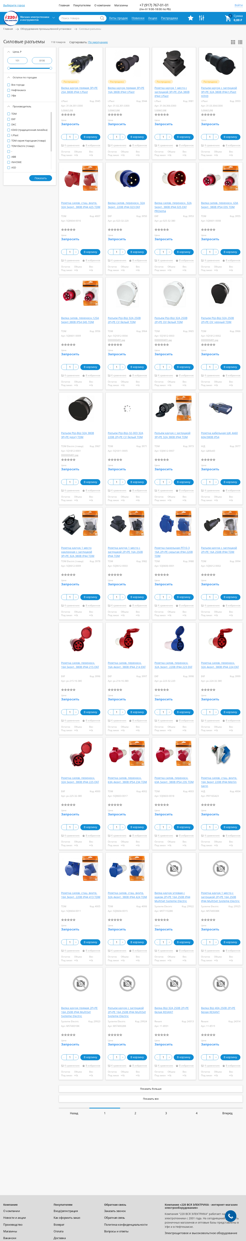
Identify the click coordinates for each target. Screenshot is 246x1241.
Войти (239, 5)
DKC (13, 124)
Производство (12, 1224)
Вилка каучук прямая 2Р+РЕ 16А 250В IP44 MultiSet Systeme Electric (79, 1012)
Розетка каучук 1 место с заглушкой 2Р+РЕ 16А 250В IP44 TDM (125, 552)
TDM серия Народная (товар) (28, 140)
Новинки (138, 18)
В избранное (93, 145)
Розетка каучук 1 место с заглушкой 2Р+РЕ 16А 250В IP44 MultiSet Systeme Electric (220, 897)
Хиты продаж (118, 18)
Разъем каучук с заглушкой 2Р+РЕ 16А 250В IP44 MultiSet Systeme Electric (127, 1012)
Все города (17, 84)
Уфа (13, 95)
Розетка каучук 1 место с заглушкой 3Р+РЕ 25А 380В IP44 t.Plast (172, 92)
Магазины (121, 5)
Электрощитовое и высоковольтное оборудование (201, 1233)
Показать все (151, 1098)
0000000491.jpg (116, 340)
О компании (102, 5)
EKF (13, 119)
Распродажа (169, 18)
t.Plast (14, 135)
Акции (152, 18)
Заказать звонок (115, 1211)
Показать (41, 178)
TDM (14, 113)
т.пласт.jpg (67, 110)
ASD (13, 167)
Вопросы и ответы (116, 1231)
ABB (13, 156)
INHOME (16, 162)
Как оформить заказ (67, 1217)
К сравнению (72, 145)
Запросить (70, 124)
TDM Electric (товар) (22, 146)
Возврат (59, 1224)
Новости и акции (14, 1217)
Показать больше (150, 1088)
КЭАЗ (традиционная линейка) (29, 130)
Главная (64, 5)
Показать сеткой (233, 42)
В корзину (90, 137)
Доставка (60, 1238)
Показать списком (240, 42)
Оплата (58, 1231)
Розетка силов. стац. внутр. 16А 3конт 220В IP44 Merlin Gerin (219, 782)
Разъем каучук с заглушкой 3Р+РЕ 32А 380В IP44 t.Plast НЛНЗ (219, 92)
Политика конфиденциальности (126, 1224)
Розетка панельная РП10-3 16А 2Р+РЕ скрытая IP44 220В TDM (174, 552)
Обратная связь (114, 1217)
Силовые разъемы (90, 29)
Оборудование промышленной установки (45, 29)
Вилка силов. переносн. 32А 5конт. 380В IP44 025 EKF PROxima (173, 207)
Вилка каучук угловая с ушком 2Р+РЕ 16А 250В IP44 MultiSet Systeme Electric (172, 897)
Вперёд (227, 1113)
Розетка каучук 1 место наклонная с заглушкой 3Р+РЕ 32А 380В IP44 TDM (77, 552)
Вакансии (9, 1238)
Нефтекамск (18, 90)
